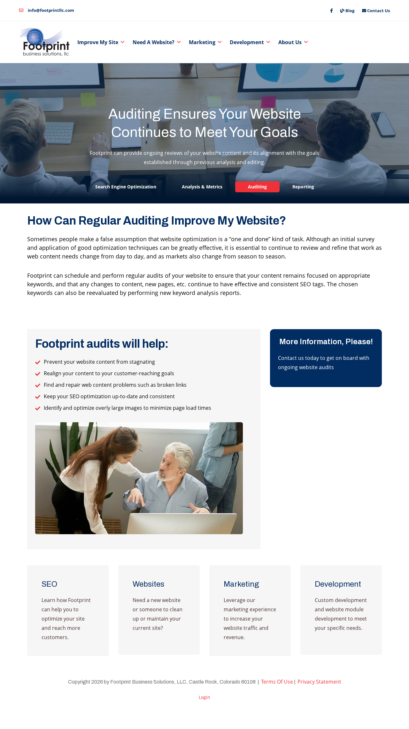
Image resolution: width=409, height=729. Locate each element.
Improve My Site (97, 42)
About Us (290, 42)
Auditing (257, 187)
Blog (349, 10)
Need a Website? (153, 42)
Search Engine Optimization (125, 187)
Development (247, 42)
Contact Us (378, 10)
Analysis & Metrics (202, 187)
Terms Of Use (277, 681)
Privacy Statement (319, 681)
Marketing (202, 42)
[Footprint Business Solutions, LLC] (46, 42)
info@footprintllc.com (50, 10)
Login (204, 697)
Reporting (303, 187)
